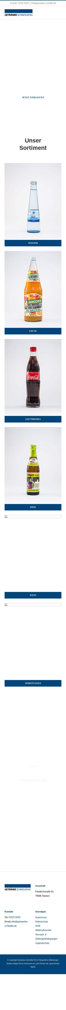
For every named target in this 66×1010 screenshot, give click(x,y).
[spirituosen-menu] (33, 605)
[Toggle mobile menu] (60, 12)
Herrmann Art (29, 964)
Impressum (41, 917)
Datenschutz (41, 921)
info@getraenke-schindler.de (43, 3)
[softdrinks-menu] (33, 341)
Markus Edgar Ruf (14, 964)
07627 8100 (23, 3)
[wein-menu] (33, 517)
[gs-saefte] (33, 253)
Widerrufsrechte (43, 930)
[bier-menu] (33, 429)
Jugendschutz (42, 943)
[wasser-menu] (33, 165)
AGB (37, 926)
